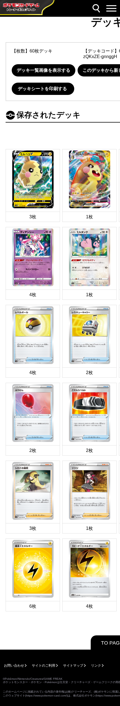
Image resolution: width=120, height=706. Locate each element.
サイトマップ (73, 665)
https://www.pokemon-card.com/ (46, 695)
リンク (96, 665)
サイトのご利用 (43, 665)
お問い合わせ (14, 665)
